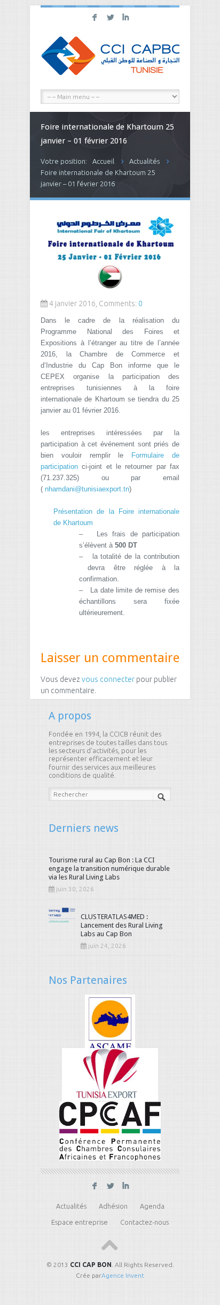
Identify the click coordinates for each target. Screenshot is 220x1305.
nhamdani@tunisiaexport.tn (87, 489)
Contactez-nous (144, 1222)
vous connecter (108, 679)
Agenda (152, 1206)
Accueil (103, 161)
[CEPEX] (110, 1076)
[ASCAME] (110, 1023)
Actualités (144, 161)
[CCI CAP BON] (110, 57)
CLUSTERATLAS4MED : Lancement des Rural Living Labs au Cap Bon (122, 925)
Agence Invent (122, 1275)
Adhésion (113, 1206)
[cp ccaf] (110, 1130)
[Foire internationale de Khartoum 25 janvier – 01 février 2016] (110, 287)
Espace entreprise (79, 1222)
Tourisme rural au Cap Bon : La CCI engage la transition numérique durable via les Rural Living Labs (109, 868)
